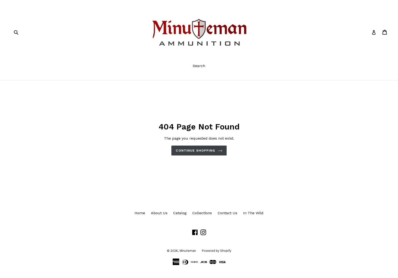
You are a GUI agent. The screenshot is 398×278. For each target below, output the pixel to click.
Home (140, 213)
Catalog (180, 213)
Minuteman (187, 250)
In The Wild (253, 213)
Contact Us (227, 213)
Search (199, 66)
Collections (202, 213)
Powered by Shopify (216, 250)
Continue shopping (195, 150)
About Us (159, 213)
